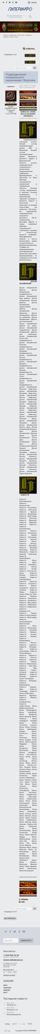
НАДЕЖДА (7, 988)
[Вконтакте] (5, 931)
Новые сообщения (9, 35)
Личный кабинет (16, 16)
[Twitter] (14, 931)
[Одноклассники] (19, 931)
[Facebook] (10, 931)
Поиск (12, 37)
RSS (16, 37)
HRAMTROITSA (10, 86)
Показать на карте (9, 975)
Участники (21, 35)
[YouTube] (24, 931)
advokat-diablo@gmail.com (13, 960)
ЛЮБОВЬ (6, 990)
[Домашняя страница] (21, 902)
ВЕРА (5, 985)
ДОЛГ (5, 992)
